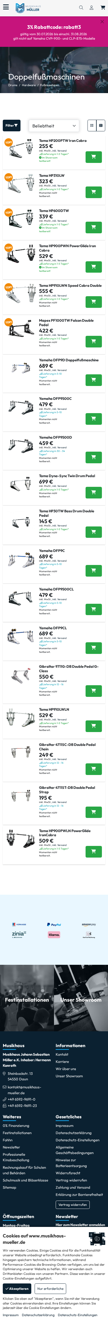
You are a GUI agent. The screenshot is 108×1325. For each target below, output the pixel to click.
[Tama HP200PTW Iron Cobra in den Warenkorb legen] (94, 157)
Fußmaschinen (49, 85)
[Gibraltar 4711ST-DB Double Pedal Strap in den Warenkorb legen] (94, 812)
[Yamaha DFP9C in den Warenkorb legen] (94, 571)
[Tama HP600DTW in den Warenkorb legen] (94, 227)
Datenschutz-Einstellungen (77, 1315)
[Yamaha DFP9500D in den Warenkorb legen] (94, 457)
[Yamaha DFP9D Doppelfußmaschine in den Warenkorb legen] (94, 380)
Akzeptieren (19, 1288)
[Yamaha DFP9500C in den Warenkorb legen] (94, 419)
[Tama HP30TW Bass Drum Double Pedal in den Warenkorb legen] (94, 532)
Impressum (11, 1315)
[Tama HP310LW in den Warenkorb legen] (94, 192)
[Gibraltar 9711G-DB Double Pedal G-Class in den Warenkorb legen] (94, 691)
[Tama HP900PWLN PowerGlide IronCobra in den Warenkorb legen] (94, 852)
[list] (92, 126)
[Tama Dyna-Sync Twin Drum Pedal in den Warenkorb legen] (94, 492)
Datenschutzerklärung (38, 1315)
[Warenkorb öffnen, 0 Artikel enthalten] (103, 8)
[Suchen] (81, 8)
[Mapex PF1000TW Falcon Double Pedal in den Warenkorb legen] (94, 341)
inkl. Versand (59, 150)
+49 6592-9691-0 (21, 1099)
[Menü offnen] (6, 7)
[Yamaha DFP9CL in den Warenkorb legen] (94, 648)
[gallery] (100, 126)
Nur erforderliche (50, 1288)
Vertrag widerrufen (72, 1205)
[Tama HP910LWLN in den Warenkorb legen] (94, 726)
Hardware (29, 85)
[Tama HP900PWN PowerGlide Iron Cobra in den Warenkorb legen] (94, 267)
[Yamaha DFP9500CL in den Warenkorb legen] (94, 609)
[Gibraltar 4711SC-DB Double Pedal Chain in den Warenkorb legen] (94, 769)
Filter (10, 125)
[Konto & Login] (91, 8)
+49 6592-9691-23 (22, 1105)
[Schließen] (102, 21)
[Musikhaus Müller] (28, 8)
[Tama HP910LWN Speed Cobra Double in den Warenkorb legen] (94, 302)
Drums (12, 85)
